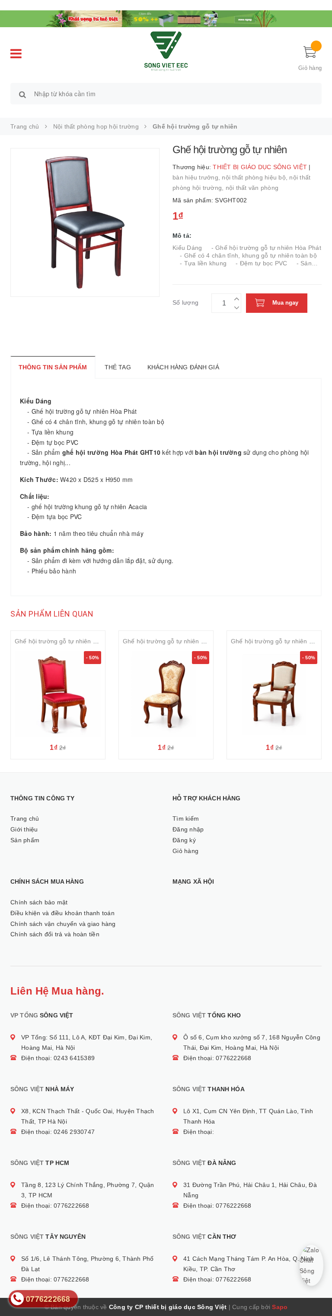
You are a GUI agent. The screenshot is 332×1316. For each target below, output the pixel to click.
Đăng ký (184, 840)
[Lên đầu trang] (317, 1290)
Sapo (279, 1306)
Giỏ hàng (185, 850)
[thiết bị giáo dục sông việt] (166, 17)
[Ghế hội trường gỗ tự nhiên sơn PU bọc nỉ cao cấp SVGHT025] (166, 694)
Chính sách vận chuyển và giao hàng (63, 923)
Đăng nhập (188, 829)
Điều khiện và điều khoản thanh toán (62, 913)
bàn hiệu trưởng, (197, 177)
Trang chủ (24, 818)
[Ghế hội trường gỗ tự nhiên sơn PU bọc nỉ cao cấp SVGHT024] (274, 694)
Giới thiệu (24, 829)
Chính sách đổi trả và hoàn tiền (54, 934)
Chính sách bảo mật (39, 902)
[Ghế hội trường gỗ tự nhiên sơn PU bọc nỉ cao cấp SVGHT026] (58, 694)
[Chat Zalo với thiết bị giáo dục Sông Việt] (311, 1265)
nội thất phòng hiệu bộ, (255, 177)
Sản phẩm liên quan (51, 613)
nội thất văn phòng (252, 187)
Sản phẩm (24, 840)
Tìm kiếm (185, 818)
